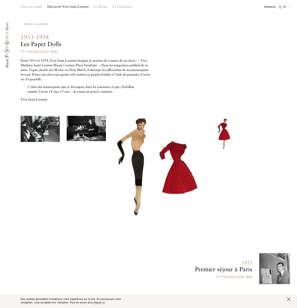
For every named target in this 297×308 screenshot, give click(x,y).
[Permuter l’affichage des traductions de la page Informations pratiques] (289, 7)
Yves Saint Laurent (38, 51)
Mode (54, 51)
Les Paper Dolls (41, 41)
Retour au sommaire (36, 24)
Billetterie (269, 7)
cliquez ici (99, 302)
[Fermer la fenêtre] (288, 299)
